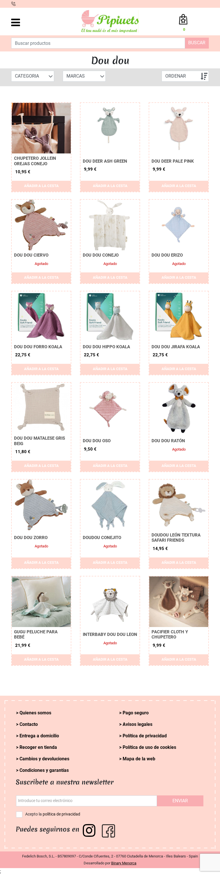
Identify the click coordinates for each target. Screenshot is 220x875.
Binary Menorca (123, 863)
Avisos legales (137, 724)
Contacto (28, 724)
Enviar (180, 800)
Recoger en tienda (38, 747)
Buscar (196, 42)
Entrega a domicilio (39, 736)
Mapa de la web (139, 758)
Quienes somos (35, 713)
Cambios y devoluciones (44, 758)
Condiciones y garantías (44, 770)
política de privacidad (61, 814)
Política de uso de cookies (149, 747)
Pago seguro (136, 713)
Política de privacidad (145, 736)
